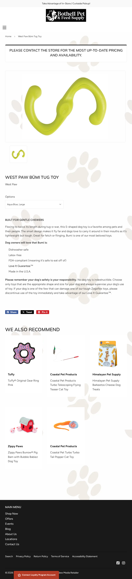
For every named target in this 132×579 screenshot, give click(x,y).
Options (10, 196)
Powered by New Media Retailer (62, 572)
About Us (10, 534)
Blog (8, 529)
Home (8, 36)
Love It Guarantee (19, 266)
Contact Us (12, 544)
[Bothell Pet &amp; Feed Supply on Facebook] (118, 563)
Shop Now (11, 513)
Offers (9, 518)
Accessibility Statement (84, 556)
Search (9, 556)
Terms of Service (60, 556)
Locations (11, 539)
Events (9, 523)
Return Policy (41, 556)
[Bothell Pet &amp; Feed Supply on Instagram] (123, 563)
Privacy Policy (23, 556)
